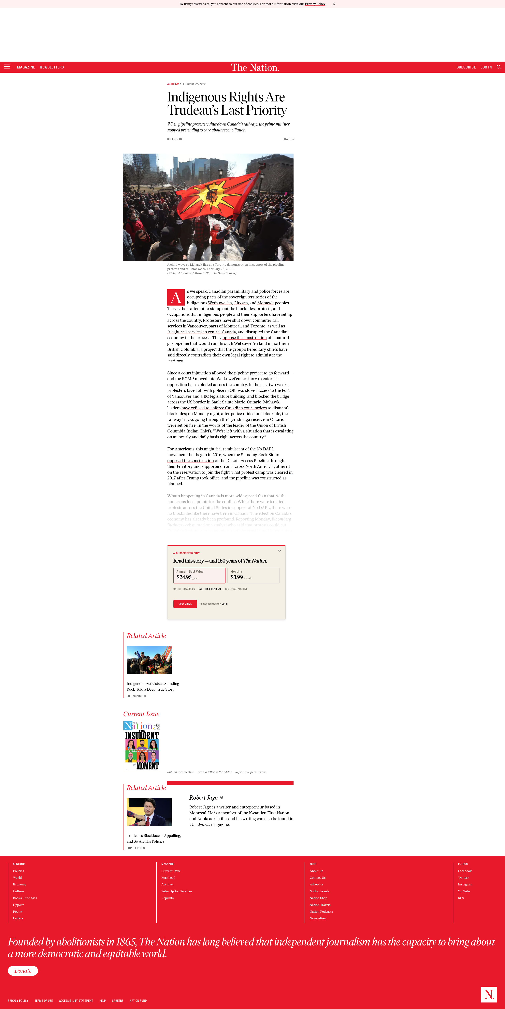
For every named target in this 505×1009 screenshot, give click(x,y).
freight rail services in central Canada (201, 331)
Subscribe (466, 67)
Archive (167, 884)
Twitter (463, 878)
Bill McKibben (136, 696)
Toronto (258, 326)
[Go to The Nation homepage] (255, 67)
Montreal (232, 326)
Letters (18, 918)
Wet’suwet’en (220, 302)
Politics (18, 871)
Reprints (167, 898)
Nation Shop (318, 898)
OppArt (18, 905)
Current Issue (171, 871)
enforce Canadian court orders (238, 407)
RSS (461, 898)
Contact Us (317, 878)
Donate (23, 970)
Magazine (26, 67)
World (17, 878)
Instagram (465, 884)
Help (102, 1000)
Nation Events (319, 891)
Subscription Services (176, 891)
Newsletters (52, 67)
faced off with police (205, 390)
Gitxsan (241, 302)
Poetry (17, 911)
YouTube (464, 891)
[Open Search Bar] (499, 67)
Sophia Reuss (136, 848)
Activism (173, 84)
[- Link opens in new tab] (222, 797)
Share (287, 139)
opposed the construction (190, 460)
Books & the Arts (25, 898)
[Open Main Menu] (7, 66)
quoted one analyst (209, 524)
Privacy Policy (315, 4)
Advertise (316, 884)
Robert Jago (175, 139)
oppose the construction (245, 337)
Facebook (465, 871)
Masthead (168, 878)
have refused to (195, 407)
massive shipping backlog (237, 542)
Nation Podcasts (321, 911)
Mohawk (265, 302)
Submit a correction (180, 772)
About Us (316, 871)
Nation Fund (138, 1000)
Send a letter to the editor (215, 772)
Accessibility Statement (76, 1000)
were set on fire (181, 425)
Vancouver (197, 326)
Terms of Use (44, 1000)
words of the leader (226, 425)
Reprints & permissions (250, 772)
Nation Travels (320, 905)
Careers (117, 1000)
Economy (19, 884)
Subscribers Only (188, 553)
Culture (18, 891)
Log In (486, 67)
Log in (224, 603)
